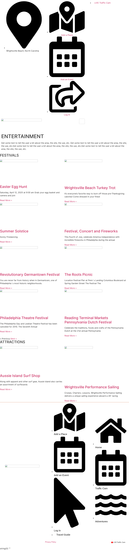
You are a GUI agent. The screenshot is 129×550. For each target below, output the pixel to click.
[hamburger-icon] (82, 121)
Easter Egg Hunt (13, 187)
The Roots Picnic (78, 274)
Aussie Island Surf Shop (20, 376)
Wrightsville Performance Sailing (91, 387)
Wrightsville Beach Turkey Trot (89, 188)
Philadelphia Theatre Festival (24, 318)
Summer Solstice (14, 231)
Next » (14, 338)
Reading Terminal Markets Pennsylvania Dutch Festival (88, 320)
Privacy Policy (50, 542)
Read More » (6, 200)
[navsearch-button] (88, 120)
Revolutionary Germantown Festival (30, 274)
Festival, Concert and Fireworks (91, 231)
